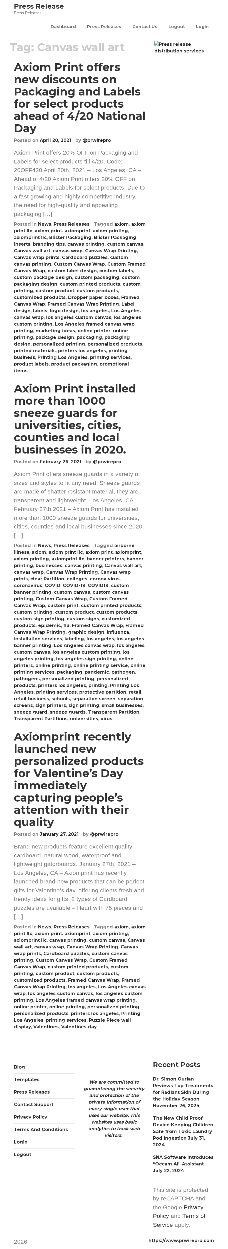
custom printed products (90, 284)
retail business (31, 698)
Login (202, 26)
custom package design (43, 277)
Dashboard (63, 26)
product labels (31, 364)
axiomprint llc (30, 237)
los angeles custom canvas (78, 317)
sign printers (50, 705)
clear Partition (47, 578)
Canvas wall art (32, 250)
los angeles (95, 310)
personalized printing (59, 344)
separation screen (93, 698)
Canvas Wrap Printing (111, 250)
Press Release (39, 6)
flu (66, 625)
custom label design (72, 270)
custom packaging (97, 277)
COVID (52, 585)
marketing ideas (55, 330)
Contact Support (33, 1104)
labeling (74, 638)
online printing (53, 665)
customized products (40, 297)
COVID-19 (74, 585)
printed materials (35, 350)
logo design (64, 310)
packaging (89, 337)
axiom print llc (66, 552)
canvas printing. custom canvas (105, 244)
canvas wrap (68, 250)
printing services (110, 357)
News (44, 224)
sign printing (83, 705)
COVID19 (98, 585)
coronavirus (28, 585)
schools (60, 698)
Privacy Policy (30, 1117)
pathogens (27, 678)
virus (106, 718)
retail (135, 692)
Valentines (46, 1026)
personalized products (115, 344)
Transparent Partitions (41, 718)
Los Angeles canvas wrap (84, 645)
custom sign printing (39, 618)
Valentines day (79, 1026)
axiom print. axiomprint (62, 230)
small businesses (122, 705)
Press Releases (104, 26)
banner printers (105, 558)
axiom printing (110, 230)
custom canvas (72, 592)
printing (98, 685)
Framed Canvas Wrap (97, 625)
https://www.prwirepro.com (181, 1240)
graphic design (86, 632)
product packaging (74, 364)
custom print (63, 605)
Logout (176, 26)
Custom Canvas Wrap (79, 264)
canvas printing (83, 565)
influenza (118, 632)
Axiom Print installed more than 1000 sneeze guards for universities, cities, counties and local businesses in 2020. (75, 419)
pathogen (123, 672)
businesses (49, 565)
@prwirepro (97, 140)
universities (84, 718)
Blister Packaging (70, 237)
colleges (77, 578)
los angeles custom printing (86, 652)
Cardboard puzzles (85, 257)
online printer (94, 330)
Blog (19, 1067)
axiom (121, 224)
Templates (26, 1079)
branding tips (49, 244)
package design (55, 337)
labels (40, 310)
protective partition (102, 692)
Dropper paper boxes (93, 297)
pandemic (97, 672)
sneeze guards (68, 712)
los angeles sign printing (86, 658)
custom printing (33, 612)
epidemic (49, 625)
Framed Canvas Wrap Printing (83, 304)
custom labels (116, 270)
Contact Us (144, 26)
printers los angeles (82, 350)
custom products (97, 290)
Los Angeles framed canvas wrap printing (86, 1000)
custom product (55, 290)
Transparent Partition (113, 712)
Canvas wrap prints (37, 257)
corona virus (105, 578)
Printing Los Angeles (63, 357)
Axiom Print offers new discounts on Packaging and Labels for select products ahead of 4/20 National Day (80, 97)
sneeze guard (30, 712)
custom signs (83, 618)
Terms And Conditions (41, 1129)
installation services (38, 638)
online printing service (100, 665)
